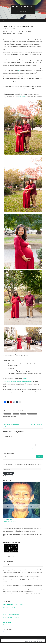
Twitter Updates (7, 622)
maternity (23, 413)
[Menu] (3, 20)
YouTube (19, 96)
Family (7, 410)
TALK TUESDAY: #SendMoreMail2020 (11, 614)
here (19, 70)
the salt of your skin (23, 6)
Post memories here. (7, 519)
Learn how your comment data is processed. (28, 448)
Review (24, 410)
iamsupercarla (13, 28)
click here (25, 378)
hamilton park (7, 413)
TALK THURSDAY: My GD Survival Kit (11, 617)
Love (12, 410)
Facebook (24, 96)
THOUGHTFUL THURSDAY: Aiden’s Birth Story (13, 604)
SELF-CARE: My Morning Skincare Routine (12, 607)
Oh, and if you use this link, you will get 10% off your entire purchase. (17, 381)
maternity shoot (32, 413)
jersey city (16, 413)
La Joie (10, 410)
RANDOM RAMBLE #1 (8, 611)
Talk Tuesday (28, 410)
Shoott (19, 55)
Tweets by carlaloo (7, 624)
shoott (13, 416)
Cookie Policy (23, 640)
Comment (38, 445)
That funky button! (8, 473)
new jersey (6, 416)
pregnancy (21, 410)
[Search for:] (23, 456)
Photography (16, 410)
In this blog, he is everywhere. (9, 521)
